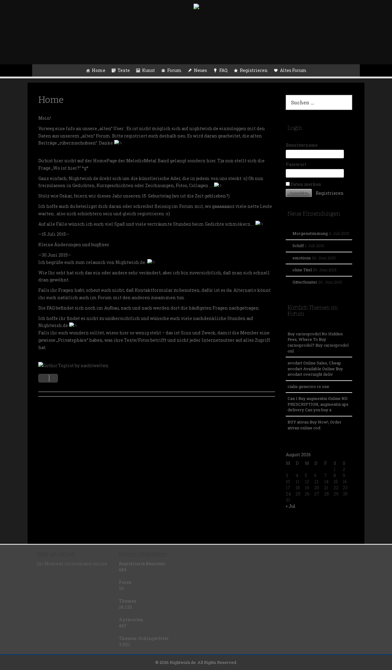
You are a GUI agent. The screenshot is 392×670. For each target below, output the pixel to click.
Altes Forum (293, 70)
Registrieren (254, 70)
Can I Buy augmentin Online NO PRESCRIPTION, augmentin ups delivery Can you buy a (318, 404)
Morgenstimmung (310, 233)
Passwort (296, 164)
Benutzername (301, 145)
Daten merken (305, 184)
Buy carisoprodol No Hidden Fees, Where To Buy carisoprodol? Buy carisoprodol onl (318, 342)
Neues (200, 70)
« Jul (291, 506)
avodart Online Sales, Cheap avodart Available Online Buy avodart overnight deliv (315, 368)
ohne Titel (302, 270)
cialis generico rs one (308, 386)
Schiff (298, 245)
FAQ (223, 70)
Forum (174, 70)
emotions (301, 258)
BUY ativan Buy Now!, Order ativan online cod (314, 425)
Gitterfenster (304, 282)
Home (98, 70)
